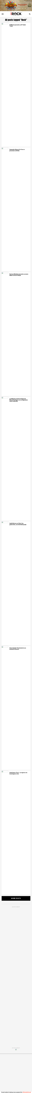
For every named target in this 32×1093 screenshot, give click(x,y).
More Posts (16, 898)
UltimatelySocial (27, 1092)
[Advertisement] (16, 975)
